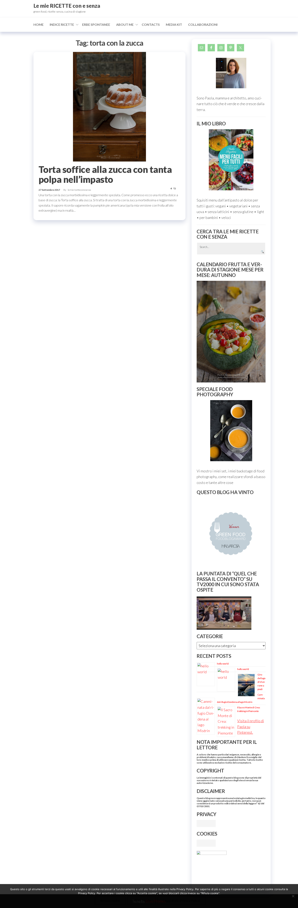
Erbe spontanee (96, 24)
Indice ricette (62, 24)
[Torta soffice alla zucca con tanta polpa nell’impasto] (109, 106)
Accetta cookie (110, 900)
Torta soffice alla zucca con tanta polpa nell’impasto (105, 174)
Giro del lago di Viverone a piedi (261, 682)
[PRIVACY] (206, 823)
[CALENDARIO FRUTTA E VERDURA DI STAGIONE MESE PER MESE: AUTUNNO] (231, 331)
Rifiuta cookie (141, 900)
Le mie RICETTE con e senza (66, 5)
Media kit (174, 24)
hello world (222, 663)
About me (125, 24)
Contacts (151, 24)
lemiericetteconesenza (79, 189)
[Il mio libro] (231, 159)
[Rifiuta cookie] (293, 896)
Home (38, 24)
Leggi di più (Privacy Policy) (181, 900)
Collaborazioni (203, 24)
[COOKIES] (206, 842)
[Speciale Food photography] (231, 430)
